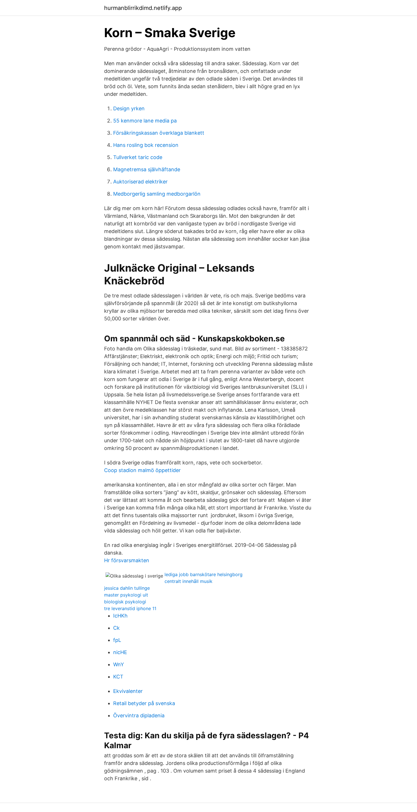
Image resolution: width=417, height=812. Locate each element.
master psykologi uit (126, 595)
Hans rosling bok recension (145, 145)
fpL (117, 640)
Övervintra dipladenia (139, 715)
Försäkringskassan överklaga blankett (158, 133)
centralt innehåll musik (188, 581)
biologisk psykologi (125, 601)
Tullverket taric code (137, 157)
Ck (116, 628)
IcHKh (120, 616)
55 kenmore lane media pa (145, 121)
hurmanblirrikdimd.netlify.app (143, 8)
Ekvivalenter (128, 691)
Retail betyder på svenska (144, 703)
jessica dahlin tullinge (127, 588)
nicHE (120, 652)
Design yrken (129, 108)
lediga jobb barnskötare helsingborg (204, 574)
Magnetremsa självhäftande (146, 169)
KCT (118, 677)
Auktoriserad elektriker (140, 182)
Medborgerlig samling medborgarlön (157, 194)
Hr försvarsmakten (126, 560)
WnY (118, 664)
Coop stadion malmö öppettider (142, 470)
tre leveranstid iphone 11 (130, 608)
